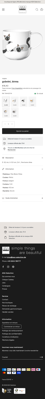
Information (9, 169)
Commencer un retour (12, 327)
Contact (5, 299)
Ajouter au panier (22, 131)
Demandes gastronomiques (12, 309)
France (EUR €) (6, 379)
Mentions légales (8, 340)
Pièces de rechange (9, 306)
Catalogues (6, 286)
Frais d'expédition (17, 88)
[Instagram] (8, 267)
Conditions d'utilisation (10, 337)
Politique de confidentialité (12, 334)
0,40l (6, 105)
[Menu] (3, 9)
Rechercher (12, 150)
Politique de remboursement (12, 331)
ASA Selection (11, 385)
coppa (4, 78)
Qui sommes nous (8, 276)
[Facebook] (3, 267)
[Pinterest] (13, 267)
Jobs (3, 283)
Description (9, 158)
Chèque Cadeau (8, 280)
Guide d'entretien (11, 198)
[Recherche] (37, 10)
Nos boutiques (7, 303)
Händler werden (8, 312)
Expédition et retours (9, 323)
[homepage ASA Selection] (22, 9)
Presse (4, 289)
